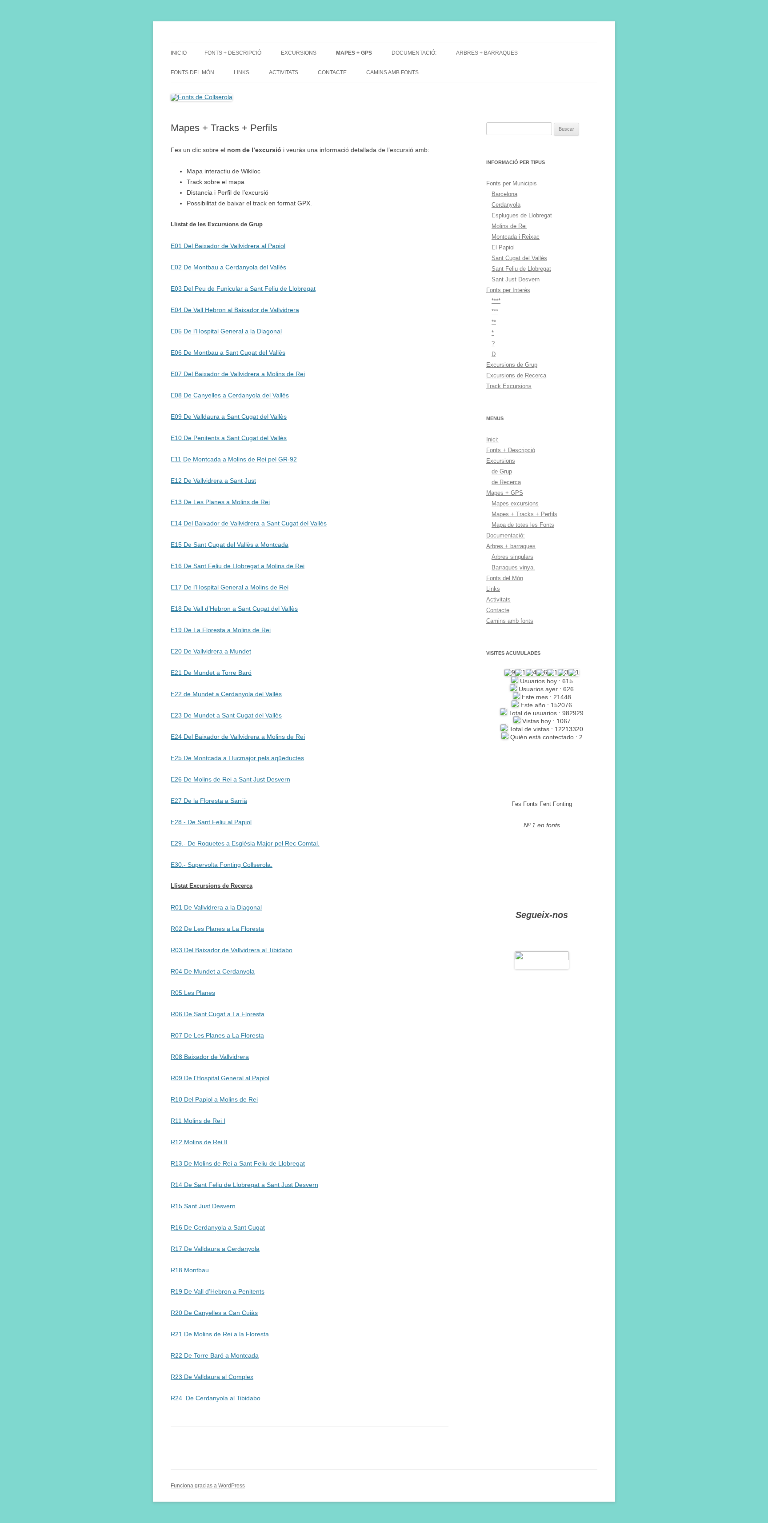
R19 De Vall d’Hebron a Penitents (217, 1291)
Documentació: (414, 53)
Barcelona (504, 194)
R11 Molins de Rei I (198, 1120)
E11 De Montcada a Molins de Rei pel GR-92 (234, 459)
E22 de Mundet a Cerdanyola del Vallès (226, 693)
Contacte (332, 72)
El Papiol (503, 247)
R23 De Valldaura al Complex (212, 1376)
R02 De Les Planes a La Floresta (217, 928)
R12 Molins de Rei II (199, 1142)
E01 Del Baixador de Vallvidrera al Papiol (228, 245)
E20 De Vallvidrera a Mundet (211, 651)
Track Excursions (509, 386)
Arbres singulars (512, 556)
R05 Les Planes (193, 992)
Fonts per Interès (508, 290)
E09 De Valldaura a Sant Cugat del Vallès (229, 416)
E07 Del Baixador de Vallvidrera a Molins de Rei (238, 373)
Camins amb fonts (392, 72)
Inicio (179, 53)
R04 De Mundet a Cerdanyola (213, 971)
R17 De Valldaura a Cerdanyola (215, 1248)
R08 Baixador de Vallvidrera (210, 1056)
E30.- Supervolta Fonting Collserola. (221, 864)
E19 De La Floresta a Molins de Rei (221, 629)
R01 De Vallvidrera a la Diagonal (216, 907)
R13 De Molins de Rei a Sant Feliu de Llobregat (238, 1163)
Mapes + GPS (354, 53)
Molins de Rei (509, 226)
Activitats (283, 72)
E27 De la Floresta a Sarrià (209, 800)
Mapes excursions (515, 503)
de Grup (502, 471)
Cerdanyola (506, 204)
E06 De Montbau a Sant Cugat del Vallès (228, 352)
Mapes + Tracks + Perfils (524, 514)
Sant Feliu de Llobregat (521, 268)
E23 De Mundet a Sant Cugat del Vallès (226, 715)
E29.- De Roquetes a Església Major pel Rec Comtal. (245, 843)
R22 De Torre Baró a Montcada (215, 1355)
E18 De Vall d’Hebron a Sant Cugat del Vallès (234, 608)
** (494, 322)
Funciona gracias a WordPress (208, 1486)
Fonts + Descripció (232, 53)
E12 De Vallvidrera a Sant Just (213, 480)
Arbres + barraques (487, 53)
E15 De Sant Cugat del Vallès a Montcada (229, 544)
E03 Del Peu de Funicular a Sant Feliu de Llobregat (243, 288)
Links (241, 72)
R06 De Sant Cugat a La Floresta (217, 1014)
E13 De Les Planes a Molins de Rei (220, 501)
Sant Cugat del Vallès (519, 258)
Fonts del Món (192, 72)
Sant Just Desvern (516, 279)
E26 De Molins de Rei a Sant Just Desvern (230, 779)
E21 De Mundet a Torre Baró (211, 672)
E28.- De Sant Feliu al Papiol (211, 822)
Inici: (492, 439)
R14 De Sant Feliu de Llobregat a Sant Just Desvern (244, 1184)
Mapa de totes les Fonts (523, 524)
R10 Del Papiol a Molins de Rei (214, 1099)
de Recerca (506, 482)
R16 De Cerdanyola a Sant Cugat (218, 1227)
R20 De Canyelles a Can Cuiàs (214, 1312)
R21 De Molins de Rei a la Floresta (220, 1334)
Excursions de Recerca (516, 375)
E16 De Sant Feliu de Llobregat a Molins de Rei (237, 565)
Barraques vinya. (513, 567)
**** (496, 300)
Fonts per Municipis (511, 183)
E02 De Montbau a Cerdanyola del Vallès (228, 267)
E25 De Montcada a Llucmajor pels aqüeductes (237, 758)
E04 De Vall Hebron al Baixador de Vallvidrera (235, 309)
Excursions (298, 53)
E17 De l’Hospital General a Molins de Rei (229, 587)
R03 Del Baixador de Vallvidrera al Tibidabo (231, 950)
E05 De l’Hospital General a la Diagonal (226, 331)
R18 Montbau (190, 1270)
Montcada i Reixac (516, 236)
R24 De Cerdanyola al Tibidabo (215, 1398)
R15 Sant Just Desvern (203, 1206)
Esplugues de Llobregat (522, 215)
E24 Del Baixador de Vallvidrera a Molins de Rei (238, 736)
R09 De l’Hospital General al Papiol (220, 1078)
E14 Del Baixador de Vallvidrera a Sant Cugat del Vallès (249, 523)
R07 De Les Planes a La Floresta (217, 1035)
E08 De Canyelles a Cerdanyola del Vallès (230, 395)
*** (495, 311)
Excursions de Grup (511, 364)
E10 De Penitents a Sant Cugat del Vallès (229, 437)
